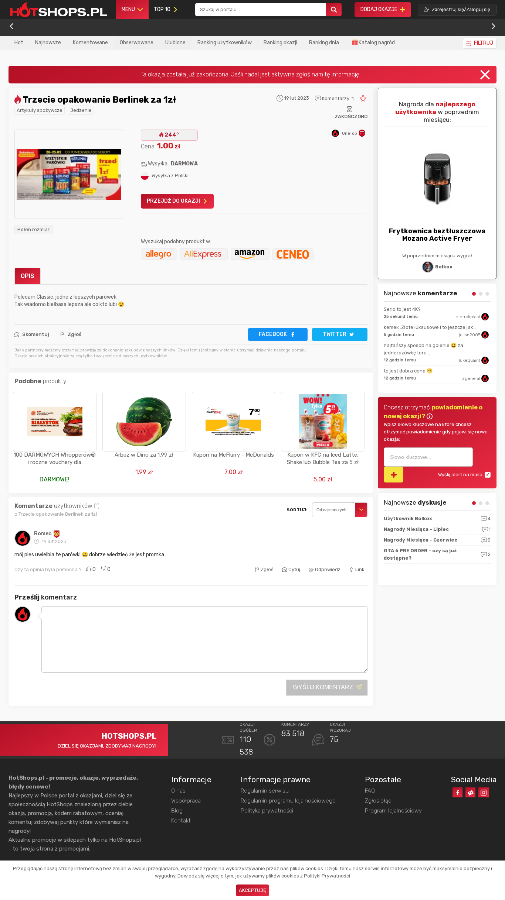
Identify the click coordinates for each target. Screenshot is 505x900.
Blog (177, 810)
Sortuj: (297, 509)
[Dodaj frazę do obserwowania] (393, 474)
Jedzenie (81, 110)
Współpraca (186, 800)
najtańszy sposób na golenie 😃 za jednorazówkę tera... (423, 349)
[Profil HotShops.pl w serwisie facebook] (457, 792)
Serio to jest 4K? (402, 309)
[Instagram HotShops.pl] (483, 792)
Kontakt (181, 820)
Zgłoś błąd (378, 800)
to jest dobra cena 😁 (408, 371)
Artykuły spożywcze (39, 110)
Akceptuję (252, 890)
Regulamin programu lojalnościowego (288, 800)
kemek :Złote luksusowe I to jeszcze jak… (430, 327)
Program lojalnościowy (393, 810)
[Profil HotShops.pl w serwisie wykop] (470, 792)
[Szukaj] (334, 10)
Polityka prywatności (267, 810)
